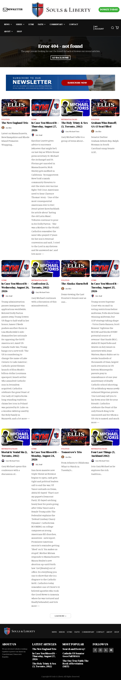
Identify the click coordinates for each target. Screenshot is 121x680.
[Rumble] (100, 650)
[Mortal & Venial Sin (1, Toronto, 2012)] (15, 437)
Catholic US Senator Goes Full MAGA (73, 655)
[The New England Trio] (15, 107)
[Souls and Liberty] (61, 9)
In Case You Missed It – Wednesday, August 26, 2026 (15, 287)
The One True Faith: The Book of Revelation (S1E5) (76, 663)
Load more (59, 616)
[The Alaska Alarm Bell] (75, 268)
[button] (112, 28)
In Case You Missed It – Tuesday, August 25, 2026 (104, 287)
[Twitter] (105, 650)
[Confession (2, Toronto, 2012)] (45, 268)
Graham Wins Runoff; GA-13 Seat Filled (104, 124)
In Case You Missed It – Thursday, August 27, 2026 (45, 126)
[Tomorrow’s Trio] (75, 437)
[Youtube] (111, 650)
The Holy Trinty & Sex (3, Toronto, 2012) (74, 124)
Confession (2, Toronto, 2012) (40, 285)
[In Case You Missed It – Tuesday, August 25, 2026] (105, 268)
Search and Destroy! (74, 649)
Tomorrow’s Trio (71, 452)
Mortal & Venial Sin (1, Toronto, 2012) (14, 454)
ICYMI (34, 119)
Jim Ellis (9, 128)
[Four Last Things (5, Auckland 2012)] (105, 437)
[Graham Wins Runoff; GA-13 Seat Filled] (105, 107)
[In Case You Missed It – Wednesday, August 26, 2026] (15, 268)
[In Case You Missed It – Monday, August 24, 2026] (45, 437)
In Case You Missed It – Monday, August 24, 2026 (45, 455)
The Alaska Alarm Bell (74, 283)
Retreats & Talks (69, 119)
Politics (5, 119)
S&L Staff (39, 135)
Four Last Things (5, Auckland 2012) (103, 454)
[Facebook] (95, 650)
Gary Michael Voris (72, 131)
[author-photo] (3, 127)
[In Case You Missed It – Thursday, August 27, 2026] (45, 107)
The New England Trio (14, 123)
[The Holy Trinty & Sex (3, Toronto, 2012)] (75, 107)
